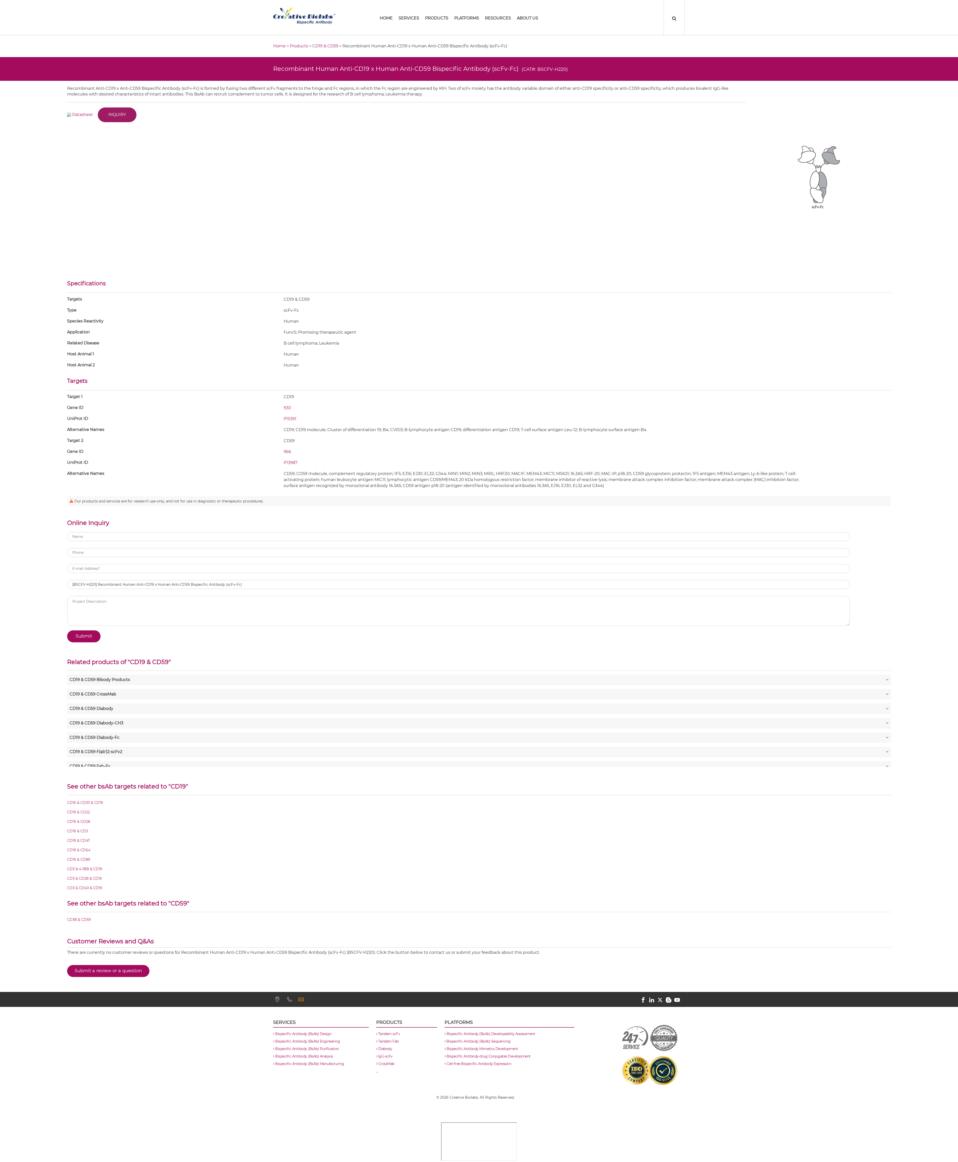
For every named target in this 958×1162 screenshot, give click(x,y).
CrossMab (385, 1064)
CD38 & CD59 (79, 920)
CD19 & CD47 (78, 841)
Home (279, 46)
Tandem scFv (388, 1034)
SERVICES (409, 18)
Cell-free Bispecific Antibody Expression (478, 1064)
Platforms (466, 18)
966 (287, 451)
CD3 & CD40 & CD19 (84, 888)
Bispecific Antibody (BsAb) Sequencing (478, 1041)
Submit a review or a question (108, 970)
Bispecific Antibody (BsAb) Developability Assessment (490, 1034)
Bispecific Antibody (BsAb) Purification (306, 1049)
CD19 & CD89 (78, 860)
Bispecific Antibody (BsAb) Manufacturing (309, 1064)
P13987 (290, 462)
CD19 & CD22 (78, 812)
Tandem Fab (388, 1041)
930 (287, 407)
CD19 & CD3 (77, 831)
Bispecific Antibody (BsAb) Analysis (303, 1056)
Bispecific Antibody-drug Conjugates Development (488, 1056)
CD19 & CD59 (325, 46)
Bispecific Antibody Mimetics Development (482, 1049)
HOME (386, 18)
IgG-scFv (385, 1056)
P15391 (290, 418)
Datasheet (82, 114)
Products (436, 18)
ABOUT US (527, 18)
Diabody (384, 1049)
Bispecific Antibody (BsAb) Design (303, 1034)
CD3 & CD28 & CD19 (84, 878)
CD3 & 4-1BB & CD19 (84, 869)
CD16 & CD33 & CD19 (85, 803)
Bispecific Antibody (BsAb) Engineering (307, 1041)
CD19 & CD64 (78, 850)
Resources (498, 18)
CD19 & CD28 (78, 822)
